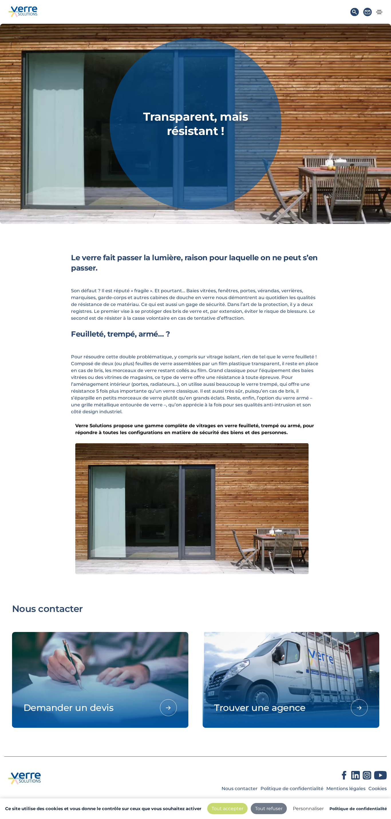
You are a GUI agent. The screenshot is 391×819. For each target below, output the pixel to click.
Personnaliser (308, 808)
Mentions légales (346, 788)
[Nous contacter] (367, 13)
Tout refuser (269, 808)
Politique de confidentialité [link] (358, 808)
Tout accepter (227, 808)
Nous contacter (240, 788)
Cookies (377, 788)
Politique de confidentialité (291, 788)
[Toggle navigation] (379, 12)
